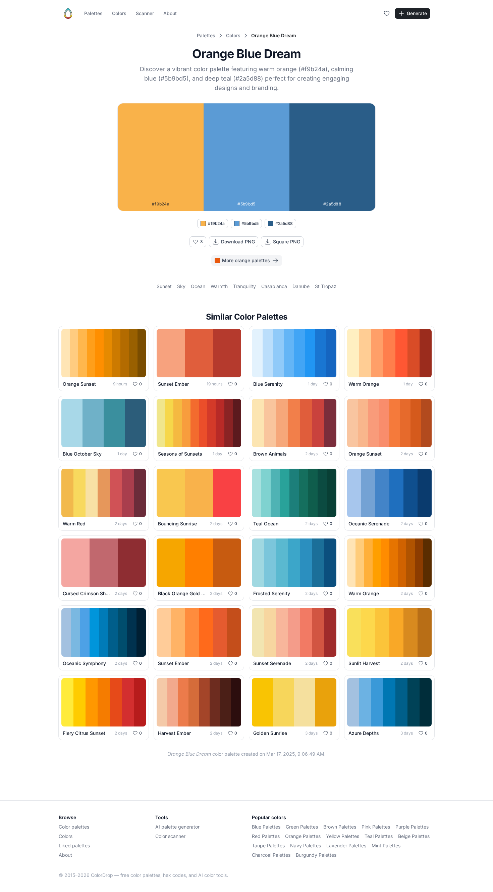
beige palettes (414, 836)
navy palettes (305, 845)
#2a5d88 (284, 223)
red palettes (266, 836)
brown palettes (339, 827)
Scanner (145, 13)
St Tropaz (325, 286)
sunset (164, 286)
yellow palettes (342, 836)
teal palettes (379, 836)
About (170, 13)
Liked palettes (74, 845)
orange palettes (303, 836)
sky (181, 286)
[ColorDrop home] (68, 13)
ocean (198, 286)
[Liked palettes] (386, 13)
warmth (219, 286)
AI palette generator (177, 827)
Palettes (93, 13)
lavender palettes (346, 845)
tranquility (244, 286)
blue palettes (266, 827)
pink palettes (376, 827)
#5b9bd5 (250, 223)
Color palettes (74, 827)
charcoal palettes (271, 855)
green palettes (302, 827)
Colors (119, 13)
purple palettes (412, 827)
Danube (301, 286)
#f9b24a (216, 223)
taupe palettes (268, 845)
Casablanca (274, 286)
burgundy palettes (316, 855)
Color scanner (170, 836)
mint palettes (386, 845)
